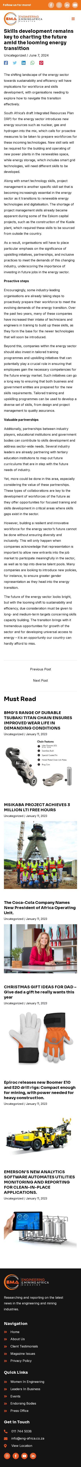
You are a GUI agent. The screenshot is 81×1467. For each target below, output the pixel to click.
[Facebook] (6, 63)
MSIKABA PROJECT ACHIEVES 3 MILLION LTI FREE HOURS (37, 807)
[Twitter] (15, 63)
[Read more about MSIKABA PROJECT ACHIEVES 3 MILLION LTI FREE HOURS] (40, 855)
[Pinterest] (41, 63)
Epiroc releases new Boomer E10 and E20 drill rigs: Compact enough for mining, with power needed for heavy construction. (39, 1090)
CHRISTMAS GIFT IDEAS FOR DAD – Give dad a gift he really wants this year (40, 992)
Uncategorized (15, 55)
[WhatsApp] (32, 63)
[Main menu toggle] (73, 19)
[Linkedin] (24, 63)
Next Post (40, 680)
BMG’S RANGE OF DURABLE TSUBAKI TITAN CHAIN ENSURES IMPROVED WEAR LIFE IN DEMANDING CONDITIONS (38, 720)
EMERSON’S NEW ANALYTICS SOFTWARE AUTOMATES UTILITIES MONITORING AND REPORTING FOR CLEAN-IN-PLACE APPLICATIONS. (39, 1182)
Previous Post (40, 669)
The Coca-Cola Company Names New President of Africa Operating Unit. (40, 907)
